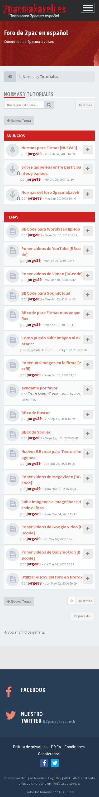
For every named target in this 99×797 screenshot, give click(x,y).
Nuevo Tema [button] (20, 120)
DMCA (56, 746)
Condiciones (74, 746)
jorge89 (34, 153)
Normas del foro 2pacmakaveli (50, 192)
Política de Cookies (66, 783)
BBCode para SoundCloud (45, 293)
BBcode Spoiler (35, 432)
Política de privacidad (30, 746)
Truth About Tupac (43, 393)
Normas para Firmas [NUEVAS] (49, 147)
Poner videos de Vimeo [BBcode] (52, 273)
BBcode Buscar (35, 412)
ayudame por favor (39, 387)
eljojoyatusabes (40, 349)
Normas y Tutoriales (29, 94)
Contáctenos (49, 753)
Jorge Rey (54, 778)
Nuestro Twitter (48, 717)
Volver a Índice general (26, 632)
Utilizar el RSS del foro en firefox (52, 577)
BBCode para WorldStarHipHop (50, 229)
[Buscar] (49, 105)
